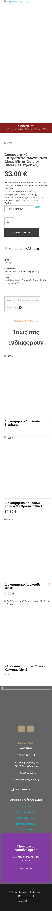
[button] (4, 857)
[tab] (10, 300)
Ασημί (17, 280)
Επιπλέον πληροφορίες (28, 300)
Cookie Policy (26, 830)
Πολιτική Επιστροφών (26, 824)
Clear (37, 207)
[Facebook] (21, 729)
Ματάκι (43, 280)
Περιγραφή (11, 300)
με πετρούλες (10, 283)
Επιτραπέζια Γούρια (30, 280)
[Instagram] (30, 729)
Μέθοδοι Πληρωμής (26, 818)
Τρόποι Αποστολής (26, 806)
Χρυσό (20, 283)
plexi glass (9, 280)
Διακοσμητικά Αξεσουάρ (15, 272)
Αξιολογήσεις (13, 307)
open (43, 146)
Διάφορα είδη (33, 272)
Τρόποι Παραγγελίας (26, 812)
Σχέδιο (7, 203)
